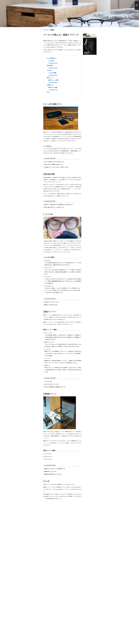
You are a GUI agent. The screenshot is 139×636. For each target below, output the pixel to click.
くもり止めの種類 (52, 72)
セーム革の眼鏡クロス (51, 58)
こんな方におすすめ (52, 63)
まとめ (48, 92)
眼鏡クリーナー (50, 77)
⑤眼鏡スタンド (50, 85)
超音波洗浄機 (50, 65)
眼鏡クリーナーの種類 (53, 80)
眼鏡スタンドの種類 (52, 87)
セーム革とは (51, 60)
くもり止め (49, 70)
